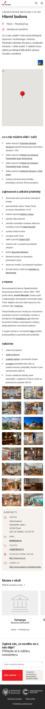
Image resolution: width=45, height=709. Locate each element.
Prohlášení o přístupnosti (22, 704)
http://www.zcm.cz (17, 558)
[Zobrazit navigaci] (42, 3)
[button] (22, 94)
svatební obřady (13, 359)
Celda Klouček (28, 227)
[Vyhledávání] (36, 3)
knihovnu (19, 306)
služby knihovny (13, 354)
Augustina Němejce (20, 252)
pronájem (10, 364)
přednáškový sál (23, 318)
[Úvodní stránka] (6, 3)
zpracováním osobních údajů (32, 677)
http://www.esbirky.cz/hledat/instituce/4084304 (26, 567)
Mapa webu (30, 699)
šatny (32, 331)
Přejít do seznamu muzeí (12, 585)
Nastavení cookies (15, 699)
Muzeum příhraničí (20, 621)
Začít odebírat (10, 675)
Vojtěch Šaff (24, 239)
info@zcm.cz (15, 540)
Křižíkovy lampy (27, 214)
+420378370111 (16, 549)
